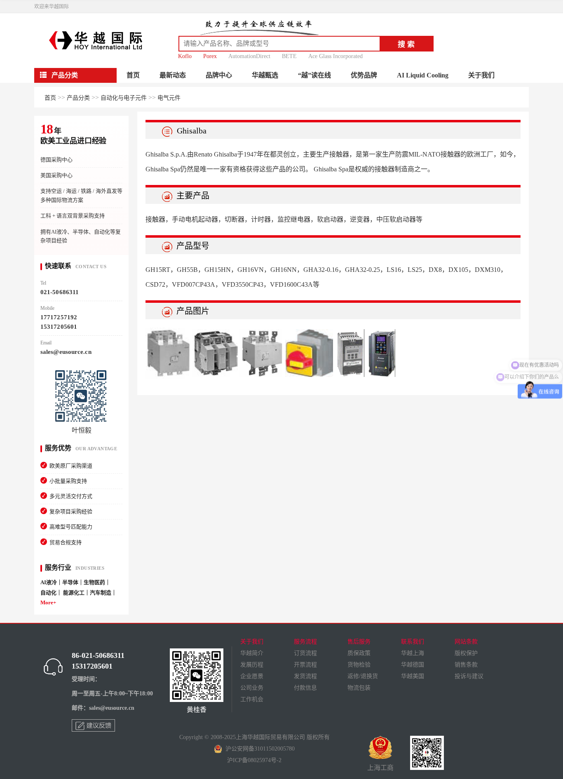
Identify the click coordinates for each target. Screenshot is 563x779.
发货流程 (305, 676)
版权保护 (466, 653)
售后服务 (359, 642)
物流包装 (359, 688)
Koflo (185, 56)
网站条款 (466, 642)
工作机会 (251, 699)
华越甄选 (265, 75)
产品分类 (78, 98)
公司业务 (251, 688)
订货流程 (305, 653)
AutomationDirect (249, 56)
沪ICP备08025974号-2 (254, 760)
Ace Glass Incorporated (335, 56)
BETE (289, 56)
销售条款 (466, 665)
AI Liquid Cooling (422, 75)
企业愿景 (251, 676)
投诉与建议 (469, 676)
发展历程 (251, 665)
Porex (210, 56)
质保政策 (359, 653)
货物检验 (359, 665)
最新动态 (173, 75)
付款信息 (305, 688)
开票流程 (305, 665)
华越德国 (412, 665)
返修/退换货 (362, 676)
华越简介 (251, 653)
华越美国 (412, 676)
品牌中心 (219, 75)
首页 (133, 75)
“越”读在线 (314, 75)
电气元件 (169, 98)
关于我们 (481, 75)
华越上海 (412, 653)
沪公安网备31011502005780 (258, 749)
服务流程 (305, 642)
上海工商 (380, 767)
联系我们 (412, 642)
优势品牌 (364, 75)
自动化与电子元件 (124, 98)
